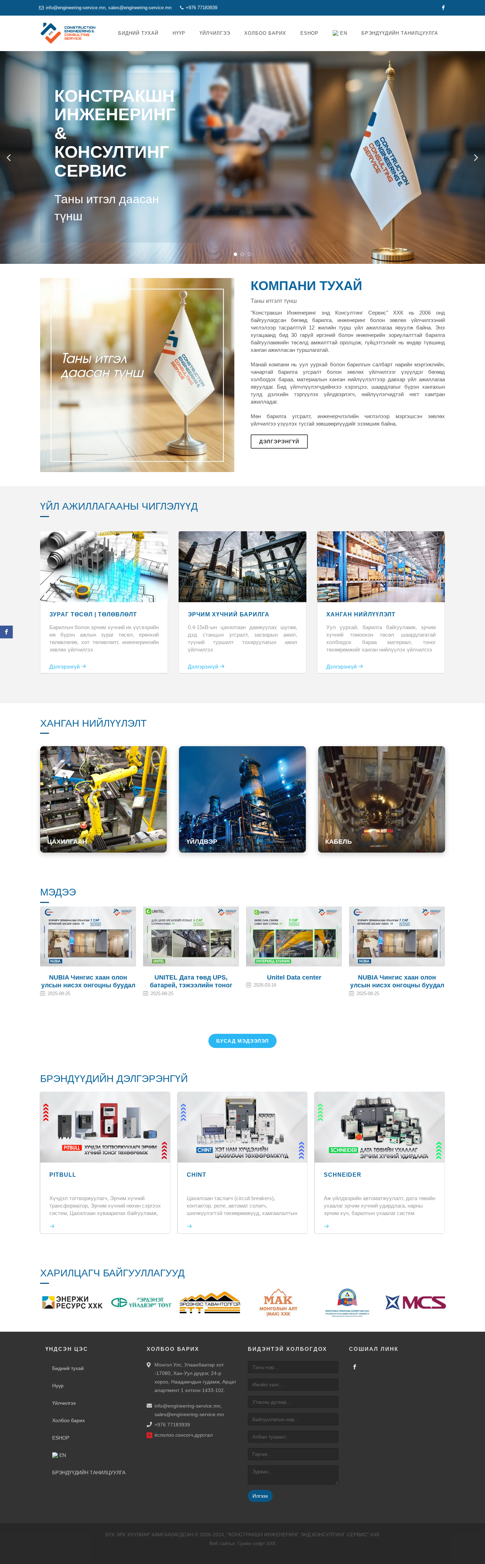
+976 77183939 (200, 7)
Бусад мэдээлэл (242, 1041)
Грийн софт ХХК (257, 1543)
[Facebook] (443, 8)
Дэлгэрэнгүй (279, 441)
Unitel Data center (191, 977)
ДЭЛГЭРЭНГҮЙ (84, 831)
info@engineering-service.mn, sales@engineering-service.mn (108, 7)
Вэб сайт (219, 1543)
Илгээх (260, 1496)
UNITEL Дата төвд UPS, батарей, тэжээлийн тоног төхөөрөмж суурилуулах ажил (88, 985)
